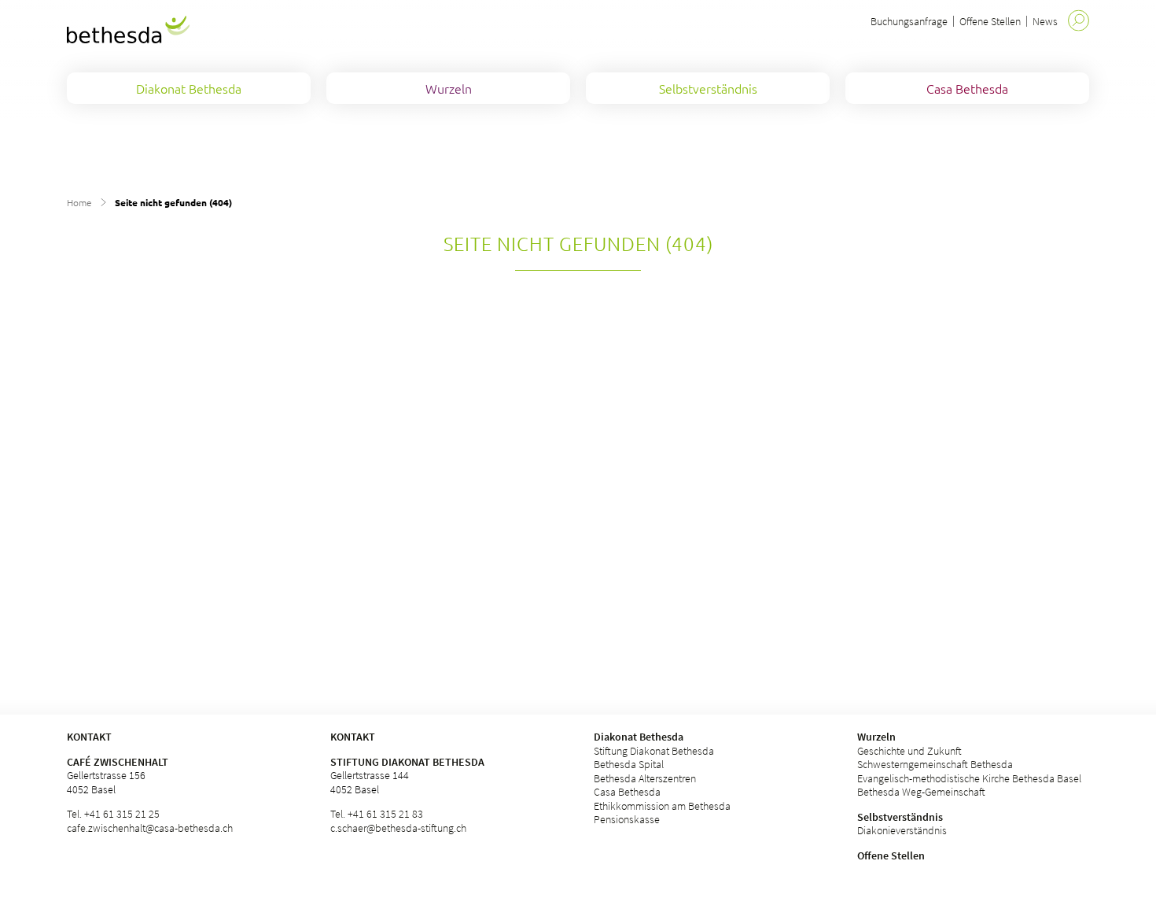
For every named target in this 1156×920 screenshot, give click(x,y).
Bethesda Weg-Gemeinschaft (921, 792)
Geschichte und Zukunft (909, 751)
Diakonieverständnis (902, 830)
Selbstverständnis (900, 817)
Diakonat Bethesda (638, 737)
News (1045, 21)
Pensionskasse (627, 819)
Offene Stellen (990, 21)
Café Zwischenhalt (117, 762)
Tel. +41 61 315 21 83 (376, 814)
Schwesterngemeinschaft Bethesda (935, 764)
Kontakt (352, 737)
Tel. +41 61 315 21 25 (113, 814)
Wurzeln (876, 737)
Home (79, 202)
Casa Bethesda (627, 792)
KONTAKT (89, 737)
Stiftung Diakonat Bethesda (407, 762)
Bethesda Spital (629, 764)
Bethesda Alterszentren (645, 778)
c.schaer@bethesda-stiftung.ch (398, 828)
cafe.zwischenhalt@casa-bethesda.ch (150, 828)
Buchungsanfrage (909, 21)
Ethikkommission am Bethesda (662, 806)
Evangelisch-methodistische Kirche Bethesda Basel (969, 778)
